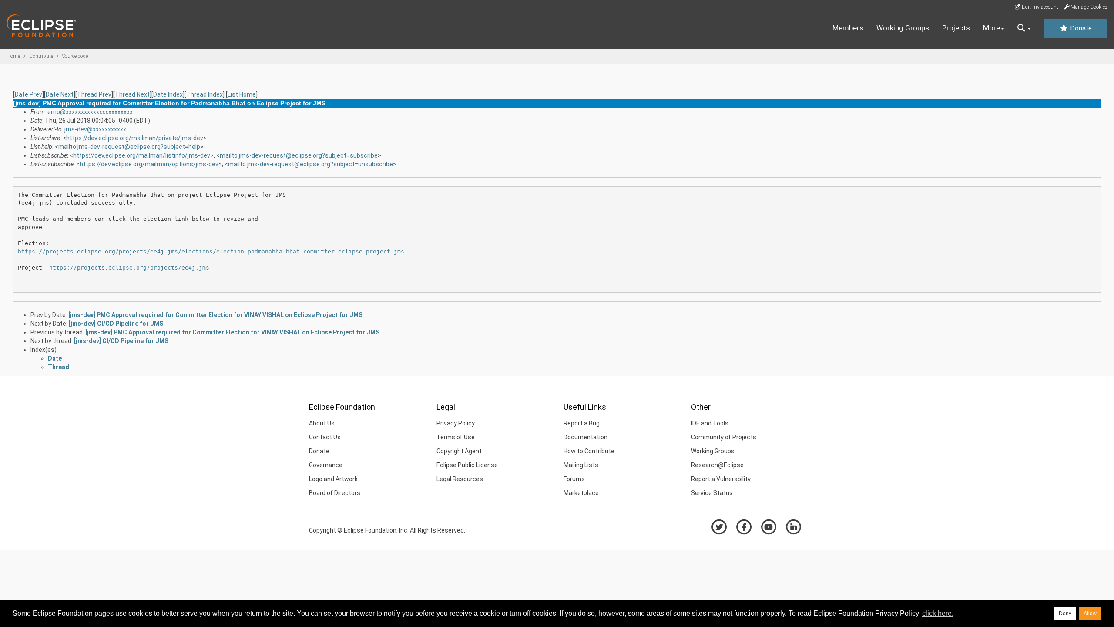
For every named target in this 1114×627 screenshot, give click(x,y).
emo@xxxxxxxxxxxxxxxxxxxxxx (90, 111)
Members (847, 28)
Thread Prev (94, 94)
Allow (1090, 613)
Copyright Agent (459, 451)
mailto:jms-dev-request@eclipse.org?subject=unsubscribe (310, 164)
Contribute (41, 56)
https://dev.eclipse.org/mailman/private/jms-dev (134, 138)
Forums (574, 478)
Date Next (60, 94)
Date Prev (28, 94)
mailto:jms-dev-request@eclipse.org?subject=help (129, 146)
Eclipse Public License (467, 465)
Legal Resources (459, 478)
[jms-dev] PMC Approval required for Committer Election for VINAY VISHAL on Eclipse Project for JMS (215, 314)
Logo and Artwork (333, 478)
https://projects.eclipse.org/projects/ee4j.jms (129, 267)
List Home (242, 94)
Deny (1065, 613)
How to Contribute (589, 451)
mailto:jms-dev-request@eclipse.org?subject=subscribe (299, 155)
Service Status (712, 492)
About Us (322, 423)
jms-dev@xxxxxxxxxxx (95, 129)
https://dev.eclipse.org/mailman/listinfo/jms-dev (141, 155)
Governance (325, 465)
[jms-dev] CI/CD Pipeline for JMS (116, 323)
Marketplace (581, 492)
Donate (1080, 28)
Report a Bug (582, 423)
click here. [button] (937, 613)
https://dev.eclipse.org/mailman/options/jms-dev (149, 164)
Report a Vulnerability (721, 478)
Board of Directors (334, 492)
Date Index (168, 94)
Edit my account (1039, 7)
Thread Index (204, 94)
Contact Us (325, 437)
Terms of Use (455, 437)
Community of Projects (723, 437)
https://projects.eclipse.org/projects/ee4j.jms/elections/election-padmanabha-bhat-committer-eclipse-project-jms (211, 251)
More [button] (991, 28)
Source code (75, 56)
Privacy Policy (455, 423)
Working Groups (902, 28)
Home (13, 56)
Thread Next (132, 94)
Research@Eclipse (717, 465)
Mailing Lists (581, 465)
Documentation (585, 437)
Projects (956, 28)
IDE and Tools (709, 423)
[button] (1024, 28)
